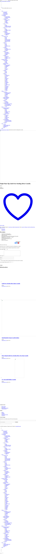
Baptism (6, 451)
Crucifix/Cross (7, 494)
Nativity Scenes (7, 438)
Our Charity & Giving (5, 414)
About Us (3, 413)
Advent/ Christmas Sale (7, 544)
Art (5, 443)
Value (6, 486)
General (6, 534)
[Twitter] (17, 243)
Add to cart (1, 188)
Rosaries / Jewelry (4, 478)
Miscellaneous (7, 532)
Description (3, 229)
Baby (6, 499)
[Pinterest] (18, 243)
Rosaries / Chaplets (8, 449)
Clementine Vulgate (8, 511)
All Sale (5, 543)
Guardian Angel (7, 503)
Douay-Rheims (7, 512)
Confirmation (7, 484)
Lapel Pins (6, 506)
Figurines (6, 439)
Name (1, 257)
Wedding (6, 485)
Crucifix (6, 467)
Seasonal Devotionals (8, 539)
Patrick (6, 508)
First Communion (7, 452)
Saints (6, 457)
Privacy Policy (4, 406)
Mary (6, 463)
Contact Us (3, 415)
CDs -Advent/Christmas (8, 522)
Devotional (6, 471)
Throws (6, 477)
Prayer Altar (7, 475)
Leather (6, 535)
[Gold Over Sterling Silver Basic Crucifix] (8, 281)
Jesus (6, 456)
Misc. (6, 465)
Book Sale (5, 545)
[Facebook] (15, 243)
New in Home (5, 433)
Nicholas (6, 507)
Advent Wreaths (7, 435)
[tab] (19, 229)
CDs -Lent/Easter (7, 523)
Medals (8, 129)
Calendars (6, 437)
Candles (6, 441)
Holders (6, 473)
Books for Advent (7, 436)
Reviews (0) (3, 230)
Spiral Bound (7, 536)
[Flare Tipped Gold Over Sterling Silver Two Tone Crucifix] (8, 353)
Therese (6, 509)
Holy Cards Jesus (7, 460)
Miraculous (6, 497)
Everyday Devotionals (8, 540)
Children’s (6, 515)
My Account (3, 407)
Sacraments (6, 505)
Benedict (6, 500)
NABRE (6, 513)
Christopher (7, 501)
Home (1, 129)
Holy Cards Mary (7, 459)
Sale (2, 542)
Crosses (6, 469)
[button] (4, 286)
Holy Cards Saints (7, 458)
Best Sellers (5, 431)
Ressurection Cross (8, 468)
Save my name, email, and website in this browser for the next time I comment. (12, 260)
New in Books (6, 432)
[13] (13, 377)
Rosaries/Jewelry (4, 129)
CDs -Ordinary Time (8, 524)
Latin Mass (6, 521)
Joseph (6, 498)
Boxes (6, 480)
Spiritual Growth (7, 530)
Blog (2, 547)
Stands (6, 481)
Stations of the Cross (8, 445)
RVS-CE (6, 514)
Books (6, 440)
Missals (6, 520)
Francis (6, 502)
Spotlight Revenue (18, 426)
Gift (5, 487)
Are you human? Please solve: (4, 262)
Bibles (3, 510)
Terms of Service (4, 408)
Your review (2, 255)
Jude (6, 504)
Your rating (2, 249)
